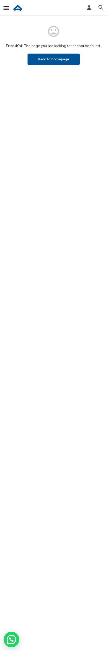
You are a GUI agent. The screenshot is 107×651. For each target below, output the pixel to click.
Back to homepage (53, 59)
